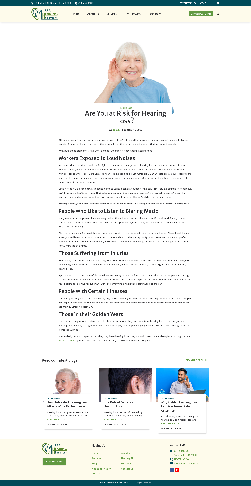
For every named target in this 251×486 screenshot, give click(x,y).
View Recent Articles (196, 360)
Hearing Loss (125, 108)
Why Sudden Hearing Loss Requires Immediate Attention (179, 406)
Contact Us (54, 461)
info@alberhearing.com (186, 463)
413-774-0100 (85, 3)
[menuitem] (186, 3)
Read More (54, 419)
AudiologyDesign (122, 483)
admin (116, 129)
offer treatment (67, 340)
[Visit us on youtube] (218, 3)
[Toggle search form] (218, 14)
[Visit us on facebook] (213, 3)
